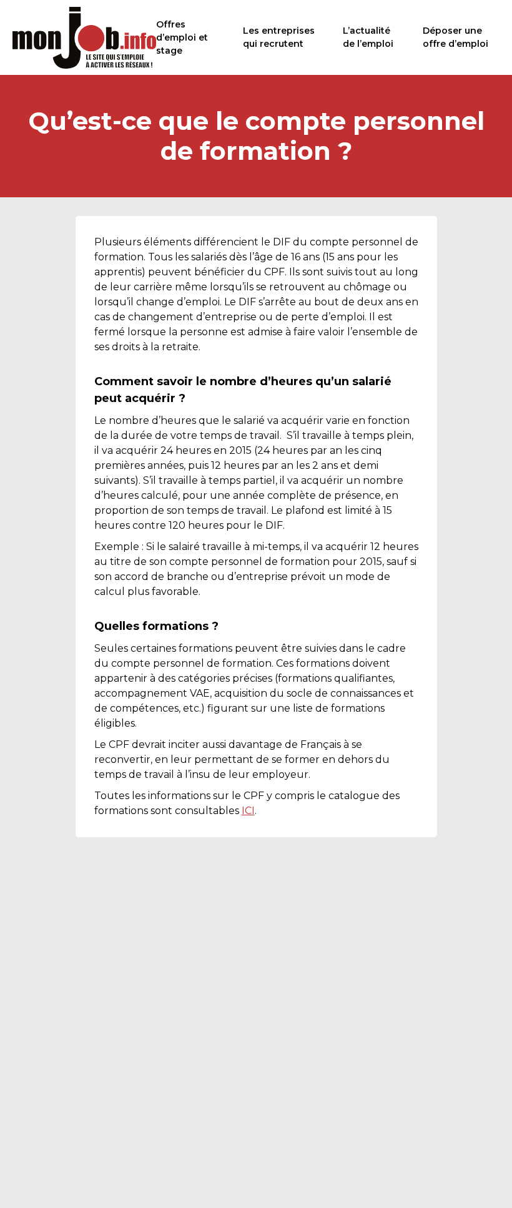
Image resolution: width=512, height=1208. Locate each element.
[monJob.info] (84, 37)
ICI (248, 811)
